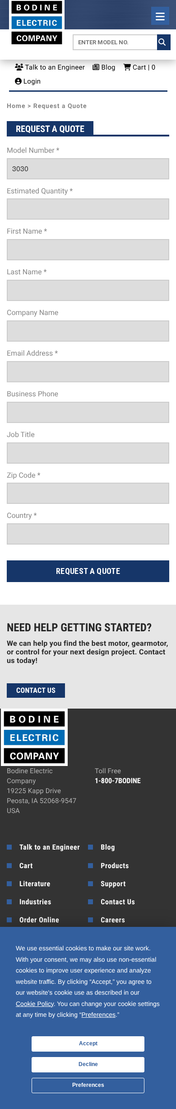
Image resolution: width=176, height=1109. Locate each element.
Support (113, 883)
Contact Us (36, 690)
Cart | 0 (143, 67)
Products (115, 865)
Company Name (32, 312)
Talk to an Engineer (54, 67)
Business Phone (32, 394)
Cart (26, 865)
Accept (88, 1043)
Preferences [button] (99, 1014)
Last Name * (26, 272)
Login (31, 81)
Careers (113, 920)
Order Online (39, 920)
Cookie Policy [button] (35, 1003)
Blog (108, 67)
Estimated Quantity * (40, 191)
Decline (88, 1064)
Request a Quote (88, 571)
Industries (35, 902)
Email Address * (32, 353)
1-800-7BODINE (118, 780)
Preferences (88, 1085)
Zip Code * (23, 475)
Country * (22, 515)
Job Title (21, 434)
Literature (35, 883)
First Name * (27, 231)
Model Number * (33, 150)
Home (16, 106)
